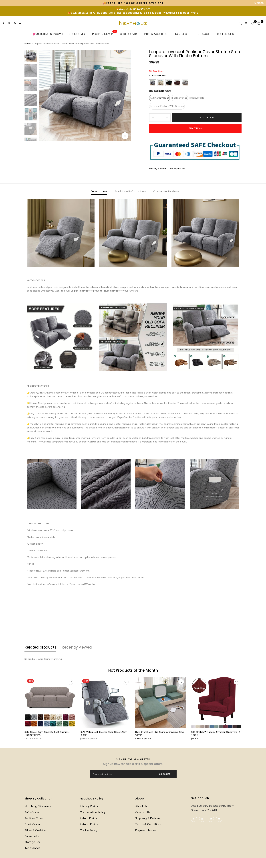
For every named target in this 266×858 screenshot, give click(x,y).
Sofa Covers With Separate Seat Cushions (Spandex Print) (47, 733)
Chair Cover (32, 824)
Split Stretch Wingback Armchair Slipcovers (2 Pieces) (215, 733)
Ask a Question (177, 168)
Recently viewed (77, 647)
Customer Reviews (166, 191)
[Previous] (43, 95)
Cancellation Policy (92, 812)
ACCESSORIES (225, 34)
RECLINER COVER (104, 34)
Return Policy (88, 818)
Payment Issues (145, 830)
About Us (141, 806)
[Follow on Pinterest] (14, 23)
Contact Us (142, 812)
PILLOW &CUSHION (155, 34)
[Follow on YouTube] (20, 23)
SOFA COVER (77, 34)
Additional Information (130, 191)
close (8, 3)
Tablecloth (31, 836)
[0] (252, 23)
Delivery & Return (157, 168)
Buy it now (195, 128)
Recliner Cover (34, 818)
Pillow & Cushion (35, 830)
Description (99, 191)
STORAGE (203, 34)
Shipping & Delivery (148, 818)
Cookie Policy (88, 830)
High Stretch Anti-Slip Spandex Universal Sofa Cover (159, 733)
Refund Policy (89, 824)
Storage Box (32, 842)
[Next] (126, 95)
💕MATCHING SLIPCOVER (48, 34)
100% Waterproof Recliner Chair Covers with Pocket (103, 733)
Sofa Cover (31, 812)
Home (27, 43)
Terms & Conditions (148, 824)
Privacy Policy (89, 806)
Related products (40, 647)
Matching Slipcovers (37, 806)
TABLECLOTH (182, 34)
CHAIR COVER (128, 34)
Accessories (32, 848)
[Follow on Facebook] (3, 23)
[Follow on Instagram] (9, 23)
